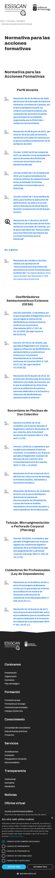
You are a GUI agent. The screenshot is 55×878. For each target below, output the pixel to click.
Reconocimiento (12, 762)
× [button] (52, 818)
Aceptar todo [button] (14, 867)
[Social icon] (30, 657)
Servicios (11, 743)
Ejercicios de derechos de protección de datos (25, 815)
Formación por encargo (15, 704)
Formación (12, 692)
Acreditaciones (11, 752)
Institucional (10, 779)
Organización (11, 676)
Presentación (11, 673)
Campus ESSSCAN (14, 711)
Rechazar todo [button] (40, 867)
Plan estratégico (12, 684)
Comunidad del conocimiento (17, 728)
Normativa (21, 21)
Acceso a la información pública (19, 811)
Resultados (10, 786)
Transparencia (15, 771)
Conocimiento (15, 719)
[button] (27, 873)
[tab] (27, 250)
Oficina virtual (15, 803)
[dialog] (27, 846)
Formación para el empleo (16, 707)
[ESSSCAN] (27, 9)
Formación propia (12, 700)
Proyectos (9, 735)
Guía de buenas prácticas (16, 731)
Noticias (11, 794)
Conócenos (10, 21)
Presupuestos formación (16, 759)
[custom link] (8, 100)
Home (2, 21)
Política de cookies (16, 836)
